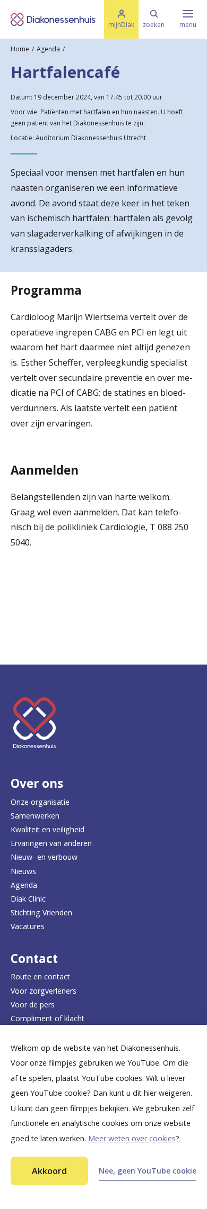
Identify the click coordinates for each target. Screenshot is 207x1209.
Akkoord (49, 1171)
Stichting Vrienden (41, 912)
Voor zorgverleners (43, 991)
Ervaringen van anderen (51, 843)
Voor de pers (33, 1004)
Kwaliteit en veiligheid (47, 829)
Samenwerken (35, 816)
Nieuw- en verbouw (44, 857)
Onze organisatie (40, 802)
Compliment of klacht (47, 1018)
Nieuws (23, 871)
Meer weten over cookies (132, 1138)
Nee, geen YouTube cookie (147, 1171)
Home (20, 48)
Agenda (48, 48)
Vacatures (28, 926)
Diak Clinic (28, 899)
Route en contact (40, 976)
